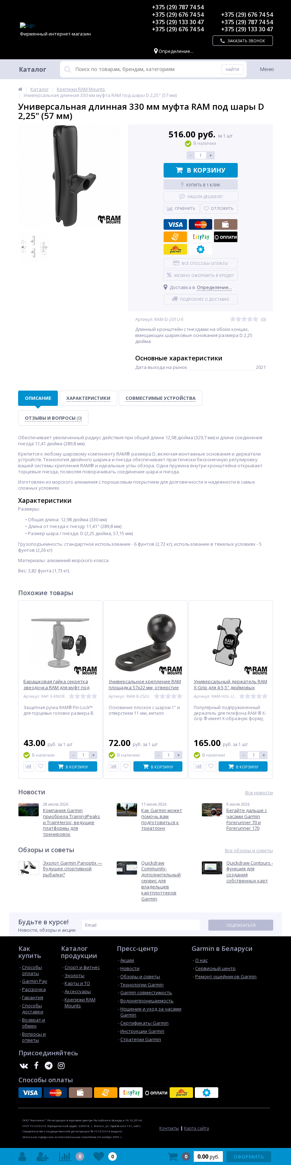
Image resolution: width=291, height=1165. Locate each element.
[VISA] (175, 224)
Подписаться (241, 925)
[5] (255, 319)
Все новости (259, 793)
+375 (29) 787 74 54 (178, 7)
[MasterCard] (200, 224)
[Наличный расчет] (225, 224)
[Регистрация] (42, 1156)
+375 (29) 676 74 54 (178, 14)
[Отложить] (40, 766)
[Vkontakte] (23, 1065)
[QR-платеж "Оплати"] (225, 237)
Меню (267, 69)
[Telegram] (48, 1065)
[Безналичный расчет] (175, 237)
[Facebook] (36, 1065)
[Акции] (20, 89)
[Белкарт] (200, 249)
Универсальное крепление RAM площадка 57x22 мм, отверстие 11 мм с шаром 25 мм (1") (145, 688)
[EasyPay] (200, 237)
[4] (250, 319)
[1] (233, 319)
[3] (244, 319)
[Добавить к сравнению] (28, 766)
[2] (238, 319)
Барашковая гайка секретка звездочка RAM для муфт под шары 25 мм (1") (56, 688)
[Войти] (22, 1156)
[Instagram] (61, 1065)
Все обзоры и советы (249, 851)
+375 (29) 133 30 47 (178, 22)
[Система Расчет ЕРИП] (175, 249)
